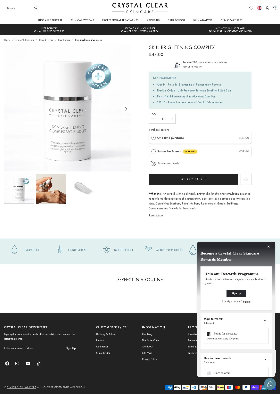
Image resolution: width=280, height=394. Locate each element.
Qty (154, 114)
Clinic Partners (231, 20)
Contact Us (102, 346)
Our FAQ (147, 346)
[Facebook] (7, 363)
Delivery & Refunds (106, 334)
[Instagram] (17, 363)
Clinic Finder (103, 353)
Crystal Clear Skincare (140, 8)
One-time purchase (170, 138)
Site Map (147, 353)
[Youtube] (28, 363)
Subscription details (168, 163)
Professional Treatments (120, 20)
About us (153, 20)
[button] (274, 8)
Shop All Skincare (50, 20)
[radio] (153, 137)
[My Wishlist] (251, 8)
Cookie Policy (149, 359)
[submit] (36, 8)
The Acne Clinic (150, 340)
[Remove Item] (152, 118)
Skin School (176, 20)
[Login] (267, 8)
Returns (100, 340)
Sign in (246, 301)
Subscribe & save (176, 151)
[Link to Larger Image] (67, 108)
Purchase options (159, 130)
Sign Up (71, 348)
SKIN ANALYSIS (203, 20)
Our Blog (147, 334)
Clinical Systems (82, 20)
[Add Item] (172, 118)
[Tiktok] (38, 363)
